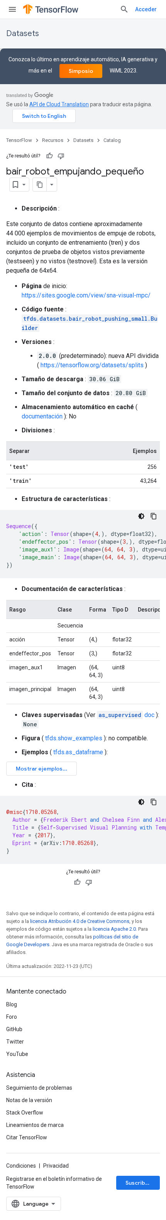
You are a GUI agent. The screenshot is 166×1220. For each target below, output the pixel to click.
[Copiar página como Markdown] (40, 184)
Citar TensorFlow (26, 1137)
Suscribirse (140, 1182)
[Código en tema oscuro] (141, 516)
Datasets (22, 33)
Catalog (112, 140)
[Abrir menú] (12, 9)
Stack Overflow (24, 1112)
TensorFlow (19, 140)
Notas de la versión (29, 1100)
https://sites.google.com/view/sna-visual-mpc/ (86, 295)
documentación (42, 416)
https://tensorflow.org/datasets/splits (92, 365)
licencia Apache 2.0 (114, 929)
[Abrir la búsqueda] (124, 9)
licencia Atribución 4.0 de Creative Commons (79, 921)
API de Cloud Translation (59, 104)
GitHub (14, 1029)
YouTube (17, 1054)
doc (126, 715)
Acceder (146, 9)
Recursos (52, 140)
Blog (11, 1004)
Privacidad (56, 1166)
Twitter (15, 1042)
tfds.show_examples (73, 738)
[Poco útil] (61, 156)
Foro (11, 1017)
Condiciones (21, 1166)
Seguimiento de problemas (39, 1088)
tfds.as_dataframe (78, 752)
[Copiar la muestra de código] (153, 516)
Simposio (81, 70)
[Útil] (49, 156)
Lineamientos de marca (35, 1125)
